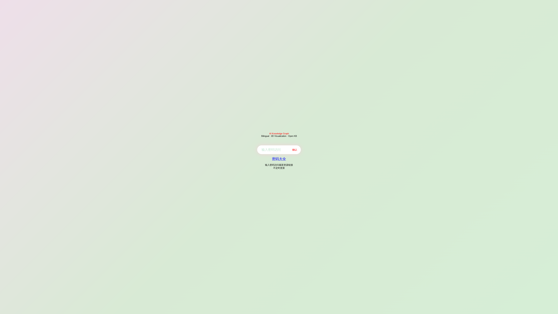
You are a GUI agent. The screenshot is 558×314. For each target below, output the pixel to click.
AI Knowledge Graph (279, 133)
